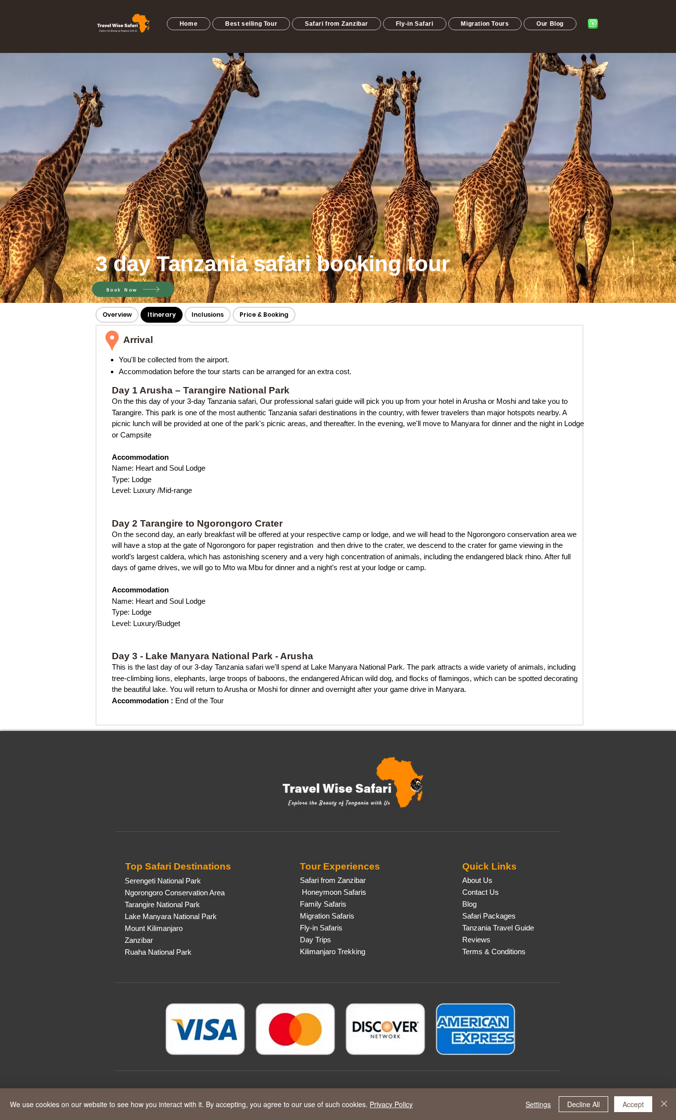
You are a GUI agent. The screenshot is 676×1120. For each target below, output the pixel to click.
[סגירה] (664, 1104)
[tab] (117, 315)
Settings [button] (538, 1104)
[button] (251, 23)
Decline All (583, 1104)
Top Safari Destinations (178, 866)
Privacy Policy (391, 1104)
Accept (633, 1104)
